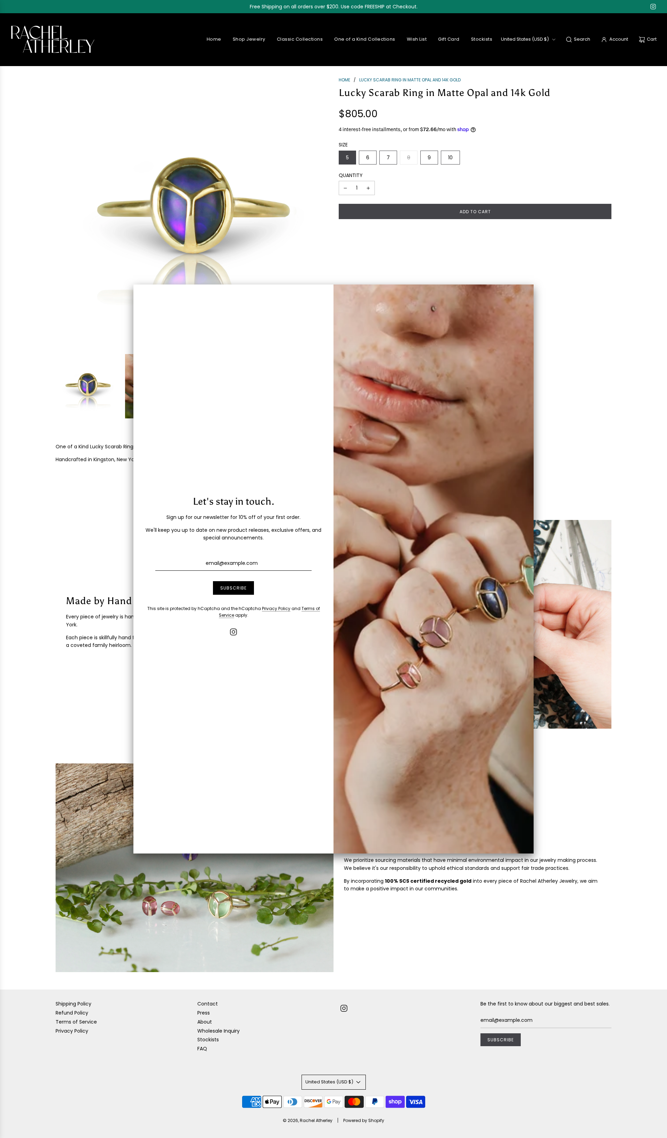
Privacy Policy (276, 608)
